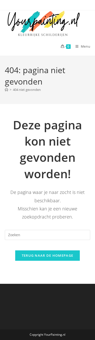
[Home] (6, 89)
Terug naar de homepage (47, 255)
